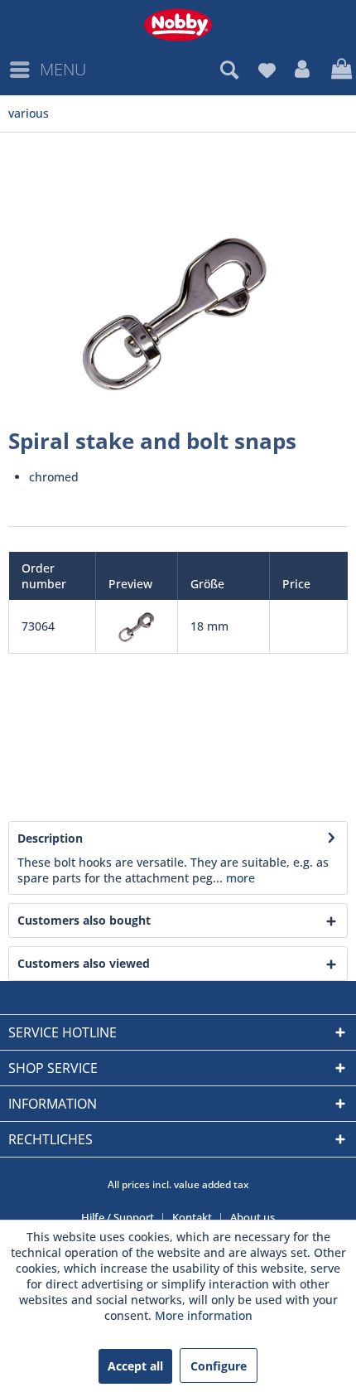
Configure (218, 1366)
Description (50, 838)
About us (252, 1217)
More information (204, 1315)
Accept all (135, 1366)
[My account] (303, 69)
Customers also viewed (83, 963)
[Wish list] (266, 69)
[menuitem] (47, 69)
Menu (63, 69)
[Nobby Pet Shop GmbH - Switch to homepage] (178, 24)
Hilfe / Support (117, 1217)
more (239, 878)
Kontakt (192, 1217)
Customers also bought (84, 920)
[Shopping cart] (339, 69)
